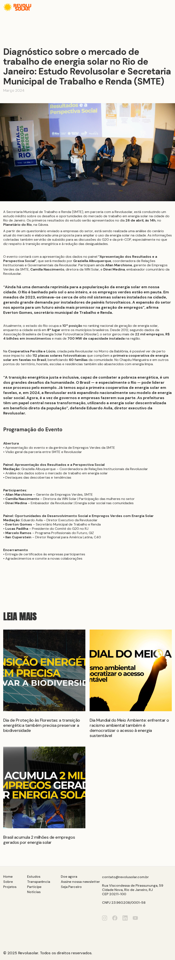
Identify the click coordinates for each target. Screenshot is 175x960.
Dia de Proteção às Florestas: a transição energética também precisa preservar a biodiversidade (41, 725)
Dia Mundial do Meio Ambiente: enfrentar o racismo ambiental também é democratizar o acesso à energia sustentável (129, 727)
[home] (17, 7)
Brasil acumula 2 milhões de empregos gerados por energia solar (39, 839)
